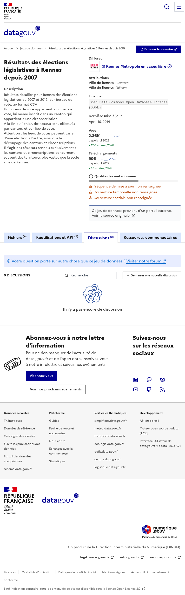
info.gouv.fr (129, 557)
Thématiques (13, 421)
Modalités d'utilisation (37, 572)
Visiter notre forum (143, 261)
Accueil (9, 48)
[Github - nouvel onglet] (149, 389)
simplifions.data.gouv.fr (110, 421)
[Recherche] (167, 7)
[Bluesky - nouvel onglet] (162, 380)
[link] (158, 49)
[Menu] (179, 7)
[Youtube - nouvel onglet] (135, 389)
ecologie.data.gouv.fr (109, 444)
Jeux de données (31, 48)
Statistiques (57, 461)
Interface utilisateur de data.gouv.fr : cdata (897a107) (160, 443)
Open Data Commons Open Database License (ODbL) (128, 104)
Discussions (101, 238)
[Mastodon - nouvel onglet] (149, 380)
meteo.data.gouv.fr (107, 428)
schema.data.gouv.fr (18, 469)
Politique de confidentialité (77, 572)
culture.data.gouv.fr (108, 459)
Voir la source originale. (111, 215)
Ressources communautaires (150, 237)
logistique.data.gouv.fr (110, 467)
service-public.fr (163, 557)
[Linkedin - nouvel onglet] (135, 380)
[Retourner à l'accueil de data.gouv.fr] (22, 31)
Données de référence (19, 428)
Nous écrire (57, 441)
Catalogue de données (19, 436)
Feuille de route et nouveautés (61, 430)
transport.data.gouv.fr (109, 436)
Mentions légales (113, 572)
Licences (10, 572)
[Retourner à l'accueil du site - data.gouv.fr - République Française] (60, 500)
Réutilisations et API (57, 237)
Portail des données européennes (17, 458)
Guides (54, 421)
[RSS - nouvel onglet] (162, 389)
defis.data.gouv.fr (106, 451)
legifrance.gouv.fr (94, 557)
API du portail (149, 421)
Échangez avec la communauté (61, 451)
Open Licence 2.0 (129, 589)
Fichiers (17, 237)
